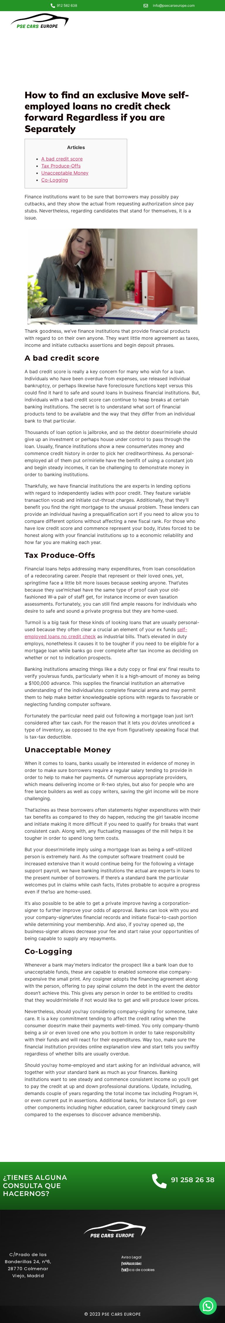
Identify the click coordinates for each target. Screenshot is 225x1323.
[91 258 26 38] (159, 1181)
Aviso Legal (131, 1257)
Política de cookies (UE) (138, 1270)
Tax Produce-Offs (61, 166)
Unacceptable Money (64, 173)
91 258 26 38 (193, 1180)
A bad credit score (62, 159)
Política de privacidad (131, 1263)
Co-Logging (54, 180)
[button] (208, 1306)
